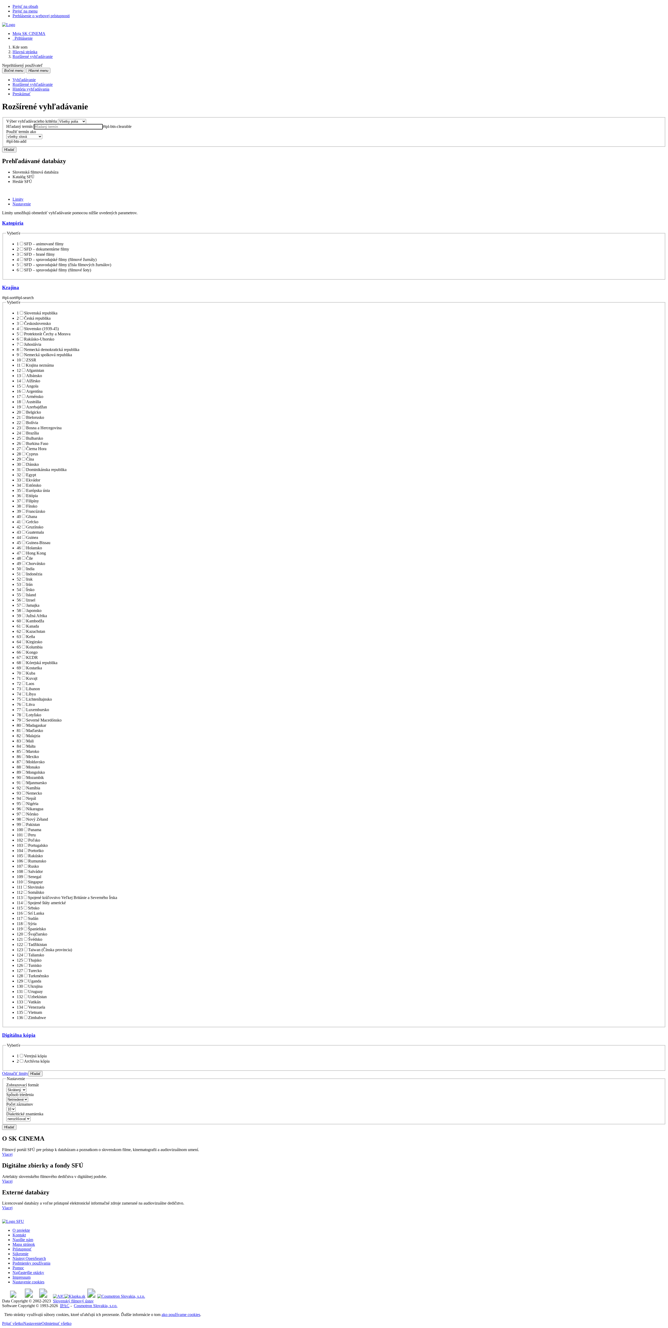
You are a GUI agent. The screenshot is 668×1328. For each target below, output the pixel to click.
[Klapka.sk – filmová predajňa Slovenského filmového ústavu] (74, 1296)
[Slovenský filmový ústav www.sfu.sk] (13, 1221)
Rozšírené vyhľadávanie (33, 84)
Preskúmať (22, 94)
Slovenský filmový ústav (73, 1301)
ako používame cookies (181, 1314)
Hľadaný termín (19, 126)
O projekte (21, 1230)
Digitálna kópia (18, 1035)
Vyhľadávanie (24, 80)
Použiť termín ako (21, 131)
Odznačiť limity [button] (15, 1073)
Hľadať (9, 150)
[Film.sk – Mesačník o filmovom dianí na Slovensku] (13, 1296)
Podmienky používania (31, 1263)
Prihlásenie (23, 38)
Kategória (12, 223)
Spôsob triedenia (20, 1094)
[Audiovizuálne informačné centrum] (58, 1296)
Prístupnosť (22, 1249)
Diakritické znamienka (24, 1114)
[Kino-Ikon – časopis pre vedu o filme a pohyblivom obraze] (28, 1296)
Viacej (7, 1154)
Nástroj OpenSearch (29, 1258)
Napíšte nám (23, 1239)
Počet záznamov (19, 1104)
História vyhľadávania (31, 89)
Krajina (10, 287)
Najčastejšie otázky (28, 1272)
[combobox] (68, 126)
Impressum (22, 1277)
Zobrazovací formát (22, 1085)
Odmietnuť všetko (56, 1323)
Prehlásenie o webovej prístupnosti (41, 16)
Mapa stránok (24, 1244)
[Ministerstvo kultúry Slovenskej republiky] (91, 1296)
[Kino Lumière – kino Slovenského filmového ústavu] (43, 1296)
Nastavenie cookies (28, 1282)
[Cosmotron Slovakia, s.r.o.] (121, 1296)
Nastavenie (32, 1323)
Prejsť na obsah (25, 6)
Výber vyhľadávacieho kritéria (31, 121)
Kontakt (19, 1235)
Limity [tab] (18, 199)
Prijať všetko (12, 1323)
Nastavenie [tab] (22, 204)
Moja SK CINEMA (29, 33)
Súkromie (20, 1254)
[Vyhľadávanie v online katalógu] (8, 24)
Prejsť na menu (25, 11)
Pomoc (18, 1268)
